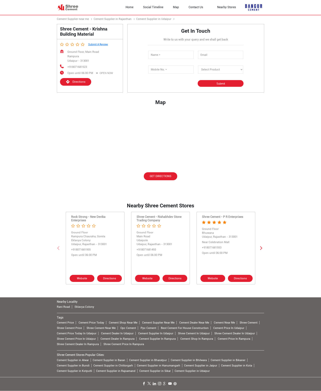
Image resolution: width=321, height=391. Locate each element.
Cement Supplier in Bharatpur (148, 360)
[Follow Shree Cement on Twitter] (150, 384)
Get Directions (160, 176)
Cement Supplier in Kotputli (74, 371)
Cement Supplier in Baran (109, 360)
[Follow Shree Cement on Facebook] (144, 384)
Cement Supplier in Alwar (73, 360)
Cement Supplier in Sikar (155, 371)
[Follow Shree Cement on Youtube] (171, 384)
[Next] (262, 248)
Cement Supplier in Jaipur (200, 365)
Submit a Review (98, 44)
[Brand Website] (176, 384)
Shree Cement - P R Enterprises (222, 216)
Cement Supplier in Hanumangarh (158, 365)
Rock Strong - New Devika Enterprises (88, 218)
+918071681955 (81, 249)
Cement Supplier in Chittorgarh (113, 365)
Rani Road (63, 307)
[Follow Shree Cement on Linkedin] (155, 384)
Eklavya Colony (84, 307)
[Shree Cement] (68, 7)
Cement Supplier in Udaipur (192, 371)
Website (82, 278)
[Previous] (59, 248)
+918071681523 (77, 67)
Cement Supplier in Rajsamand (115, 371)
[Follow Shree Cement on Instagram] (160, 384)
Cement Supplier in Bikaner (228, 360)
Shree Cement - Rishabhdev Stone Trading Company (159, 218)
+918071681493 (146, 249)
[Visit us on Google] (165, 384)
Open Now (106, 73)
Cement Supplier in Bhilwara (189, 360)
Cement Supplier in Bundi (73, 365)
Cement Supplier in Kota (236, 365)
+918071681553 (211, 247)
